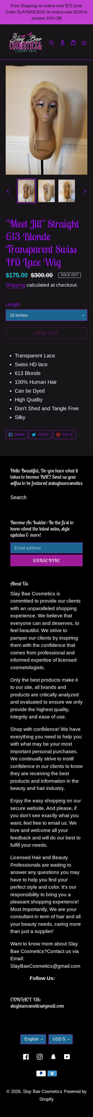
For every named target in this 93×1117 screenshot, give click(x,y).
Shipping (15, 285)
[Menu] (84, 42)
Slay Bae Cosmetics (42, 1091)
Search (18, 497)
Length (13, 304)
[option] (26, 190)
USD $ (59, 1039)
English (31, 1039)
